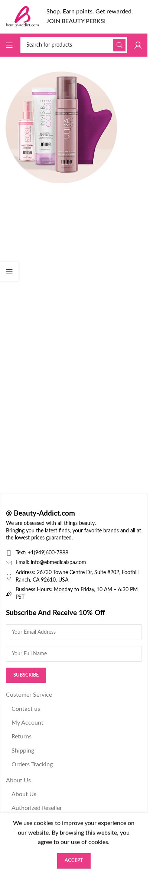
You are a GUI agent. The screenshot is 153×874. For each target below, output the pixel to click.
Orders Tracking (32, 764)
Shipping (23, 751)
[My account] (138, 45)
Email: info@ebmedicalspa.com (51, 562)
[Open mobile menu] (9, 45)
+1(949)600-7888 (48, 552)
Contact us (26, 709)
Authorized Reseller (37, 808)
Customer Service (29, 695)
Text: (22, 552)
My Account (27, 723)
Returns (22, 737)
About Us (18, 780)
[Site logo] (22, 16)
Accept (74, 860)
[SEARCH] (119, 45)
